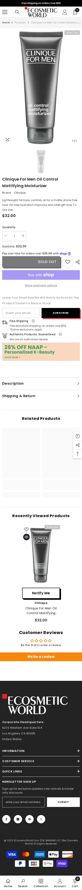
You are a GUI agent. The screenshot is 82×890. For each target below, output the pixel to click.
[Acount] (64, 12)
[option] (41, 87)
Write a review (41, 656)
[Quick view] (26, 537)
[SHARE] (76, 262)
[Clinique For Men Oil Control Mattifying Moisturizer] (41, 555)
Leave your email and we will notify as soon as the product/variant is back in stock (40, 300)
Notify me (41, 593)
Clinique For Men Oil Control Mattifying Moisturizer (41, 610)
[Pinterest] (29, 819)
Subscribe (61, 313)
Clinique (20, 193)
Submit (63, 802)
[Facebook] (6, 819)
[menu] (4, 12)
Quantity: (9, 227)
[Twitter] (41, 819)
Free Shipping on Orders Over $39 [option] (41, 3)
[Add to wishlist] (26, 529)
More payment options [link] (41, 285)
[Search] (17, 12)
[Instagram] (18, 819)
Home (6, 22)
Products (20, 22)
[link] (67, 261)
